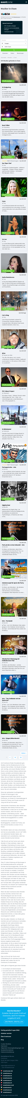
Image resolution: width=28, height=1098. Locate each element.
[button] (14, 40)
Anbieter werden (6, 1033)
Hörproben (5, 53)
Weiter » (23, 753)
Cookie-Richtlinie (6, 1044)
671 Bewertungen (16, 17)
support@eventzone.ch (8, 1065)
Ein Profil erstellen (14, 1022)
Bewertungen (20, 53)
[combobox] (15, 46)
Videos (12, 53)
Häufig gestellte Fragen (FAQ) (10, 1030)
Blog (2, 1039)
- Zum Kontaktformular (7, 1067)
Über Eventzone (6, 1036)
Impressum (4, 1046)
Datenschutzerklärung (7, 1052)
